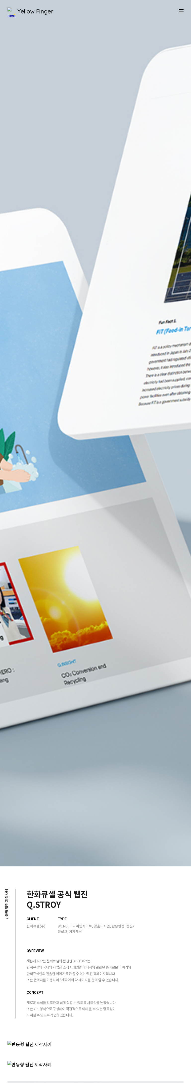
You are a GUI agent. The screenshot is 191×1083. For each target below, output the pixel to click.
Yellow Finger (35, 11)
